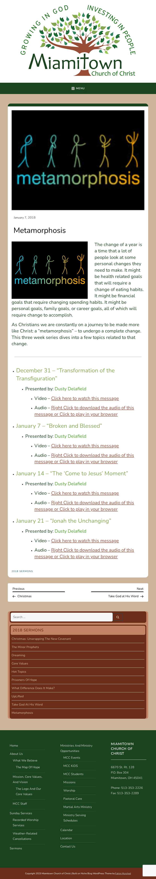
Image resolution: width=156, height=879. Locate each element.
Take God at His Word (27, 704)
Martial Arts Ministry (77, 807)
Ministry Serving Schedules (74, 818)
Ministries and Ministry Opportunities (76, 748)
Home (14, 746)
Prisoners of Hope (24, 680)
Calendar (66, 830)
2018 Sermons (22, 571)
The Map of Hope (28, 767)
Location (66, 838)
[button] (78, 88)
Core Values (20, 663)
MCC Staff (20, 804)
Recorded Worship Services (25, 822)
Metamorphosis (22, 713)
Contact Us (67, 846)
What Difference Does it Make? (33, 688)
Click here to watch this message (85, 398)
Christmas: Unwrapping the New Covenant (41, 639)
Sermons (16, 848)
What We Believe (25, 760)
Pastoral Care (72, 799)
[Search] (118, 617)
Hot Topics (19, 672)
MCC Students (73, 774)
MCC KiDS (70, 766)
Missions (69, 782)
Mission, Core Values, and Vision (27, 779)
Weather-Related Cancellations (25, 836)
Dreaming (18, 655)
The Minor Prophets (25, 647)
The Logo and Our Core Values (28, 791)
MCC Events (71, 758)
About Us (16, 754)
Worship (69, 790)
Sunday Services (21, 813)
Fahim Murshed (123, 873)
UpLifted (18, 696)
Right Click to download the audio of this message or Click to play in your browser (84, 411)
